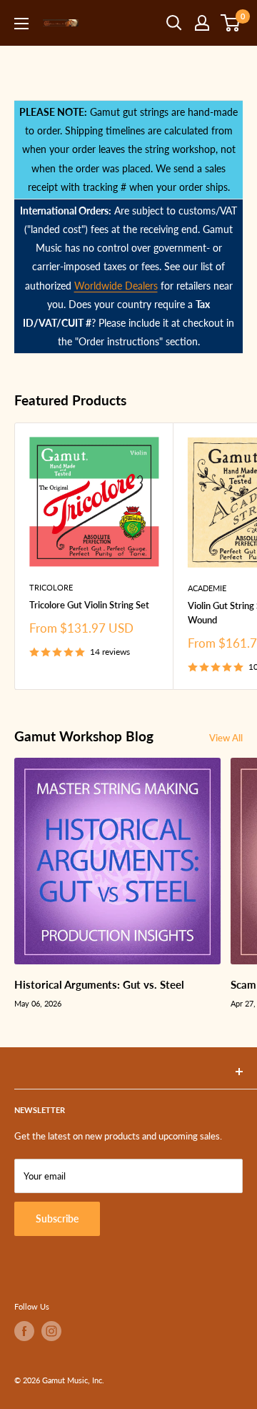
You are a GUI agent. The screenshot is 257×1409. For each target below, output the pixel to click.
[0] (231, 22)
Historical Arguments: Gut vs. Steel (99, 984)
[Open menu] (21, 23)
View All (226, 737)
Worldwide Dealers (116, 286)
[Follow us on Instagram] (51, 1331)
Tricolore (51, 587)
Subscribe (57, 1218)
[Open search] (174, 23)
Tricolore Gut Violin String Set (89, 604)
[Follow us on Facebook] (24, 1331)
